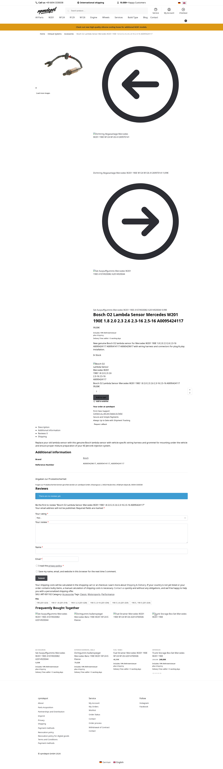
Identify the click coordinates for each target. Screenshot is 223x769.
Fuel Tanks (117, 650)
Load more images (43, 93)
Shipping (42, 723)
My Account (169, 13)
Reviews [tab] (43, 433)
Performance (107, 594)
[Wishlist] (66, 616)
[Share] (92, 39)
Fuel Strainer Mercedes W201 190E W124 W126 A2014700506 (130, 654)
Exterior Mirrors (81, 650)
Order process (95, 723)
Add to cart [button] (53, 678)
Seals (92, 650)
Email (38, 558)
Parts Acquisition (45, 707)
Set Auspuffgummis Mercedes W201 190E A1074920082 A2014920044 (50, 656)
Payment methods (46, 728)
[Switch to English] (184, 3)
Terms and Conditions (48, 739)
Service (156, 13)
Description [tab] (43, 427)
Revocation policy (46, 732)
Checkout (183, 13)
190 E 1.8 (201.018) (59, 602)
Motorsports (94, 594)
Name (39, 547)
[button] (182, 20)
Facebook (144, 706)
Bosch (86, 458)
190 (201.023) (42, 602)
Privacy (41, 720)
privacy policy (55, 565)
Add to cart (101, 397)
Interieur (156, 650)
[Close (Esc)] (90, 39)
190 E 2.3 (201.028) (79, 602)
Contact (92, 718)
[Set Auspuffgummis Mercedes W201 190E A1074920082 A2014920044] (53, 629)
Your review (42, 522)
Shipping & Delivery (136, 585)
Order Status (94, 714)
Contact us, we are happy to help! (108, 413)
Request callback (100, 424)
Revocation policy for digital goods (53, 736)
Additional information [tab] (49, 430)
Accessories (69, 34)
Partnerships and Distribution (51, 711)
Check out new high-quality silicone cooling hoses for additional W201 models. (111, 27)
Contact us (119, 588)
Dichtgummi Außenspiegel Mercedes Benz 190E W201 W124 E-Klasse (91, 656)
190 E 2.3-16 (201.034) (99, 602)
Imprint (41, 716)
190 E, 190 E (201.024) (141, 602)
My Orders (93, 706)
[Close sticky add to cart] (94, 361)
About (40, 703)
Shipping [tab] (42, 436)
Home (42, 34)
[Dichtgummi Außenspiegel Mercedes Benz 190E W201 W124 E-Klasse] (91, 629)
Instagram (144, 703)
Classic (83, 594)
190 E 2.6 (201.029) (120, 602)
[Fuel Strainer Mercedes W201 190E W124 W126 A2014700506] (131, 629)
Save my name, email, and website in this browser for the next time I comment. (77, 571)
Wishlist (92, 710)
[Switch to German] (179, 3)
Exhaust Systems (55, 34)
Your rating (41, 513)
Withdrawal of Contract (99, 727)
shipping (100, 335)
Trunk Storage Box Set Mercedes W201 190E (168, 654)
